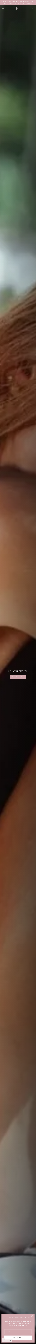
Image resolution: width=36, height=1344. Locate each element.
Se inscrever (18, 1337)
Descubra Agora (18, 681)
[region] (18, 674)
